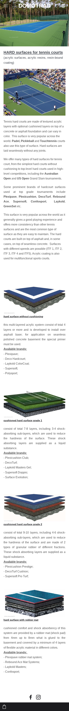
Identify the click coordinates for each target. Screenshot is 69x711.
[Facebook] (30, 697)
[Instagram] (38, 697)
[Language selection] (63, 6)
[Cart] (4, 706)
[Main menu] (6, 6)
